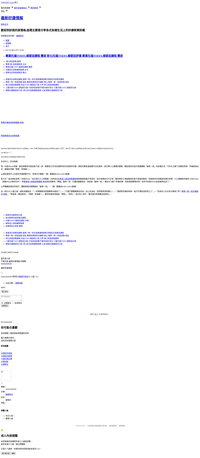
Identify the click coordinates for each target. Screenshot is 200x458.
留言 (26, 277)
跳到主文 (4, 24)
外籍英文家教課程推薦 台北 (17, 70)
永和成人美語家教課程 (67, 179)
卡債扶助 (4, 362)
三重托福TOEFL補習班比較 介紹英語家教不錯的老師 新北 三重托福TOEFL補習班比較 (41, 88)
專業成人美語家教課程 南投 (35, 182)
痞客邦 (21, 277)
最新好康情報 (12, 18)
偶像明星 (19, 283)
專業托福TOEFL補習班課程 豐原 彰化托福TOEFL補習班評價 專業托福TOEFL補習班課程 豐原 (64, 55)
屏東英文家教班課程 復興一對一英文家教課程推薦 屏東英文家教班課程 (35, 79)
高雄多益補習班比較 (14, 215)
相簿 (7, 40)
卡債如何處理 (6, 356)
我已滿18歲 (5, 453)
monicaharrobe (6, 263)
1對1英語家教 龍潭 (13, 61)
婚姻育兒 (20, 36)
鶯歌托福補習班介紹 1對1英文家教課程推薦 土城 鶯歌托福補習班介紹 (34, 90)
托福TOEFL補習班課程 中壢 (17, 221)
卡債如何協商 (6, 353)
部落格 (8, 43)
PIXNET (82, 426)
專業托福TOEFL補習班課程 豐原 (19, 67)
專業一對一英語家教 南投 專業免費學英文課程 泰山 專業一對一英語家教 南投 (37, 82)
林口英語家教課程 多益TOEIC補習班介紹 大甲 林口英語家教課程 (32, 85)
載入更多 (5, 292)
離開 (13, 453)
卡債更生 (4, 364)
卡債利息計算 (6, 359)
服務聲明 (122, 426)
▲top (3, 287)
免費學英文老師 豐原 (14, 226)
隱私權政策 (113, 426)
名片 (7, 46)
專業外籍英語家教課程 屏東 (12, 123)
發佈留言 (5, 306)
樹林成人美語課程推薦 (15, 223)
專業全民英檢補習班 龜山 (16, 73)
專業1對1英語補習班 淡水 (16, 64)
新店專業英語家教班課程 (16, 218)
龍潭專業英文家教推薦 (10, 136)
